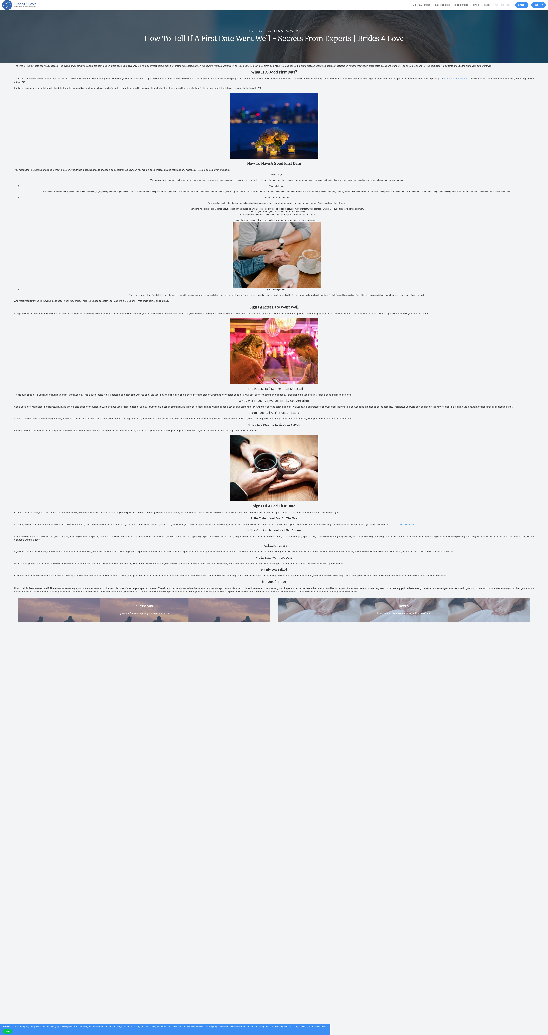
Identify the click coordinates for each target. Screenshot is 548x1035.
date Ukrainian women (402, 524)
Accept (7, 1031)
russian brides (442, 5)
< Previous (144, 605)
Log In (521, 5)
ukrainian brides (421, 5)
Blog (486, 5)
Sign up (538, 5)
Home (251, 31)
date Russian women (456, 78)
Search (476, 5)
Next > (404, 605)
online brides (461, 5)
